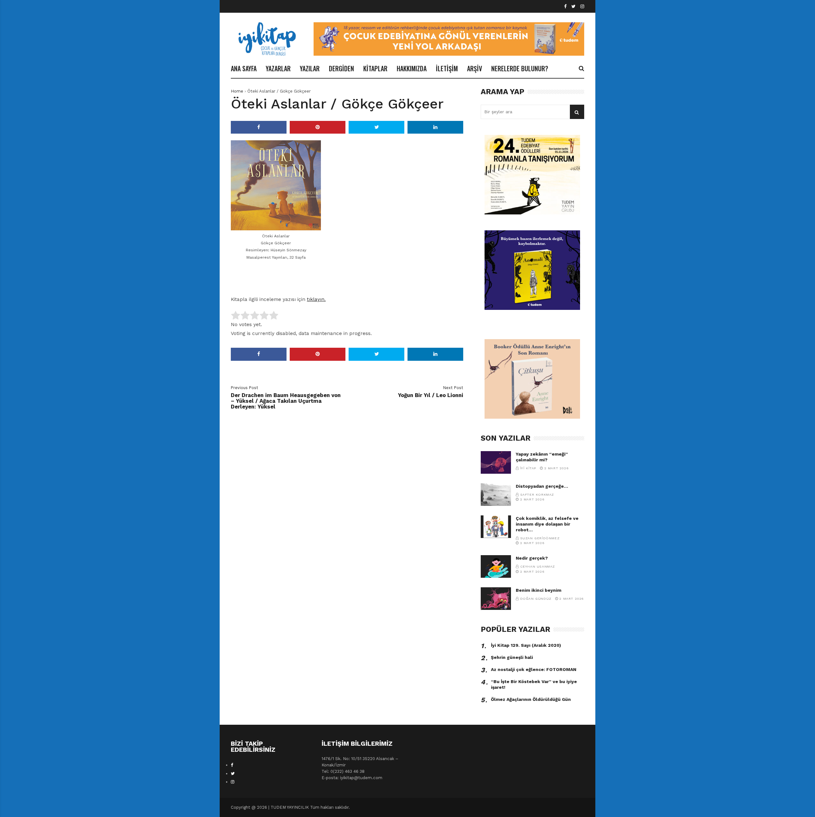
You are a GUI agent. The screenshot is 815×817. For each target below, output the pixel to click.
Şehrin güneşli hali (512, 657)
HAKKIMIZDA (412, 68)
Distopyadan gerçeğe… (542, 486)
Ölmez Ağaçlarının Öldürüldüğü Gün (531, 699)
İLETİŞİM (447, 68)
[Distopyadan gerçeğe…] (496, 494)
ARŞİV (474, 68)
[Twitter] (573, 6)
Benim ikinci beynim (538, 590)
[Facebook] (565, 6)
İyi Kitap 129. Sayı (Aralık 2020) (526, 645)
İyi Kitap (528, 468)
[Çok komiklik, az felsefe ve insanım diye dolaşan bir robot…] (496, 526)
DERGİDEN (341, 68)
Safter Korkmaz (537, 494)
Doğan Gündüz (535, 599)
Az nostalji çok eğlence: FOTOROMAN (533, 669)
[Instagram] (582, 6)
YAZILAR (310, 68)
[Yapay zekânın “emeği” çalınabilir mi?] (496, 462)
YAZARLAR (278, 68)
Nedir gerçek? (532, 558)
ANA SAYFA (244, 68)
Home (237, 91)
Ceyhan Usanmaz (537, 566)
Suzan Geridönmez (540, 538)
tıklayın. (316, 299)
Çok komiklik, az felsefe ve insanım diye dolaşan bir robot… (547, 524)
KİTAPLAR (375, 68)
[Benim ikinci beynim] (496, 598)
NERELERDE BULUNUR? (519, 68)
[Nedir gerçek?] (496, 566)
